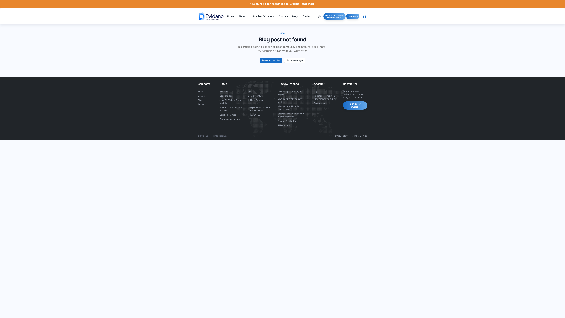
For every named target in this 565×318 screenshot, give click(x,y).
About (242, 16)
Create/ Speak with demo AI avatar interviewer (291, 115)
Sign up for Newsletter (355, 105)
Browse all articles (271, 60)
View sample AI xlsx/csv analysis (290, 100)
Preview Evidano (262, 16)
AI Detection (284, 125)
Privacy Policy (341, 136)
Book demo (353, 16)
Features (224, 91)
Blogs (200, 100)
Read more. (308, 3)
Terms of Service (359, 136)
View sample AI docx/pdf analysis (290, 93)
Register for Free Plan (334, 16)
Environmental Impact (230, 119)
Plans (250, 91)
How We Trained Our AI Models (231, 101)
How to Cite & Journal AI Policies (231, 109)
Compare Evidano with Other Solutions (259, 109)
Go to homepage (295, 60)
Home (200, 91)
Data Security (254, 96)
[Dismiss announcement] (561, 4)
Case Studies (226, 96)
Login (316, 91)
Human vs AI (254, 115)
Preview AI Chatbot (287, 121)
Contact (201, 96)
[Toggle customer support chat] (364, 16)
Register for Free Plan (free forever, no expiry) (325, 97)
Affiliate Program (256, 100)
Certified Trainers (228, 115)
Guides (201, 104)
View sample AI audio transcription (288, 108)
